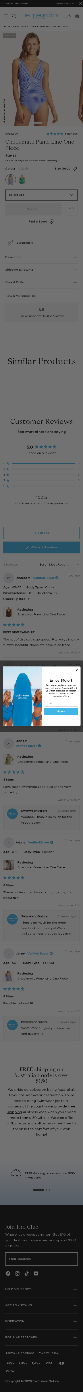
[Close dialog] (77, 669)
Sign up (61, 711)
